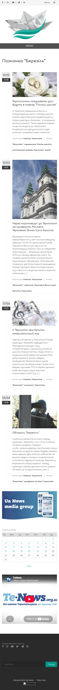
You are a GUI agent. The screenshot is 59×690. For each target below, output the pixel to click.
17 (6, 551)
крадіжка (29, 481)
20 (29, 551)
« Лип (28, 566)
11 (14, 547)
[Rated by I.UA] (29, 684)
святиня (28, 285)
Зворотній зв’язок (23, 680)
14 (38, 547)
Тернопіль (37, 138)
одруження (30, 144)
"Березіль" (17, 144)
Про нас (41, 680)
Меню (47, 3)
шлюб (48, 150)
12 (21, 547)
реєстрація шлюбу (22, 150)
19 (21, 551)
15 (46, 547)
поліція (38, 481)
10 (6, 547)
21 (38, 551)
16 (53, 547)
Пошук (51, 664)
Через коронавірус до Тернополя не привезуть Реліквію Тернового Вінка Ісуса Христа (34, 227)
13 (29, 547)
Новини (27, 138)
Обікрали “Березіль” (25, 432)
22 (46, 551)
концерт (29, 385)
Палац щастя (44, 144)
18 (14, 551)
